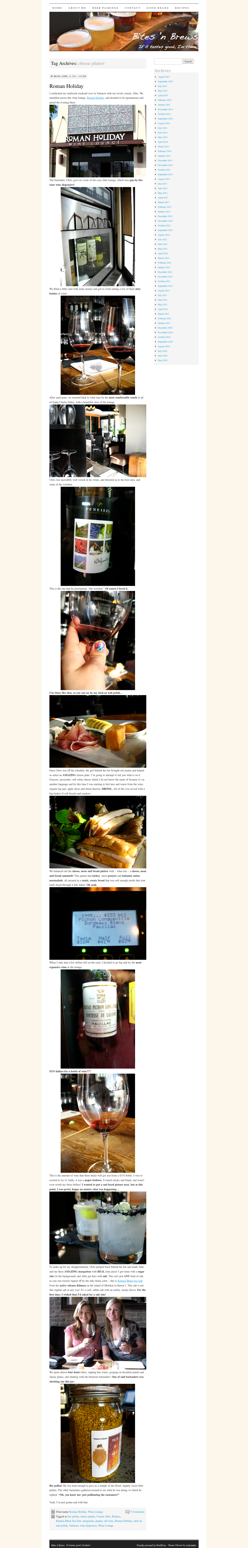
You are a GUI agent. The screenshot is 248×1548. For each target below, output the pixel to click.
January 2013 (164, 211)
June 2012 (162, 244)
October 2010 (164, 336)
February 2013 (164, 206)
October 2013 (164, 169)
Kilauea (116, 1516)
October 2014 (164, 113)
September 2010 (165, 341)
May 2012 (162, 248)
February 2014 (164, 151)
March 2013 (163, 202)
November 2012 (165, 220)
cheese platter (87, 1516)
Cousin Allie (103, 1516)
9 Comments (137, 1512)
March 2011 (163, 313)
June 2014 (162, 132)
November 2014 (165, 109)
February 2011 (164, 318)
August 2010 (164, 346)
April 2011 (163, 309)
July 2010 (162, 350)
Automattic (191, 1545)
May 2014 (162, 137)
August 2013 (164, 178)
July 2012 (162, 239)
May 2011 (162, 304)
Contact (132, 7)
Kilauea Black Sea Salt (130, 1281)
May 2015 (162, 90)
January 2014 (164, 155)
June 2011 (162, 299)
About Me (77, 7)
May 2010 (162, 360)
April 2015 (163, 95)
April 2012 (163, 253)
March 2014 (163, 146)
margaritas (88, 1521)
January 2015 (164, 104)
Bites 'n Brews (58, 1545)
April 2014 (163, 141)
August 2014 (164, 123)
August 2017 (164, 76)
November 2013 (165, 165)
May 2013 (162, 192)
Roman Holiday (66, 85)
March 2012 (163, 257)
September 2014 (165, 118)
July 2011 (162, 295)
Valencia (73, 1525)
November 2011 (165, 276)
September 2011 (165, 285)
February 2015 (164, 99)
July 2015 (162, 86)
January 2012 (164, 267)
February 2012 (164, 262)
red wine (108, 1521)
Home (57, 7)
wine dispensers (88, 1525)
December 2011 (165, 271)
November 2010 (165, 332)
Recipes (182, 7)
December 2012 (165, 216)
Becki (57, 76)
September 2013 (165, 174)
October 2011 (164, 281)
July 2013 (162, 183)
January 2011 (164, 323)
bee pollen (73, 1516)
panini (99, 1521)
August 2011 (164, 290)
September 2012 (165, 230)
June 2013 (162, 188)
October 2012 (164, 225)
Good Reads (158, 7)
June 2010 (162, 355)
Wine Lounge (95, 1512)
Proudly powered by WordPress (151, 1545)
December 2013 (165, 160)
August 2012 (164, 234)
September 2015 (165, 81)
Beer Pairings (105, 7)
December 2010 (165, 327)
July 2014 (162, 127)
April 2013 (163, 197)
